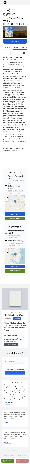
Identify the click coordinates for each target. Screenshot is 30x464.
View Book (8, 318)
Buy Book (17, 318)
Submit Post (15, 373)
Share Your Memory (10, 344)
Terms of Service (19, 455)
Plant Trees (15, 218)
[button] (15, 201)
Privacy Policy (10, 455)
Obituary (8, 47)
